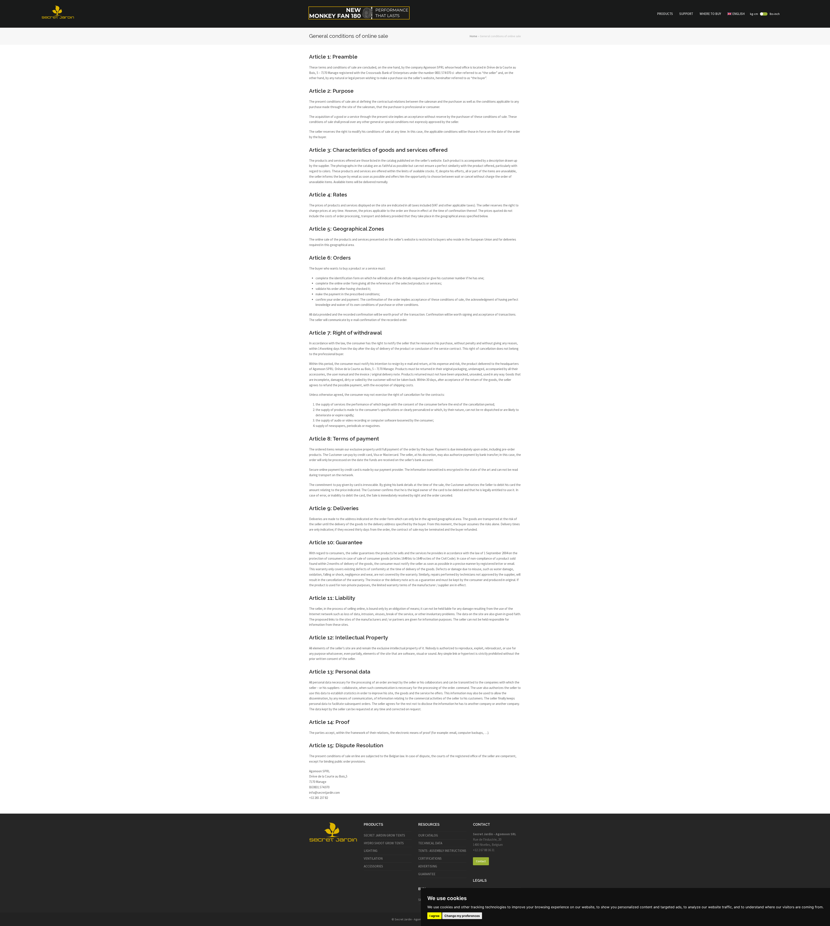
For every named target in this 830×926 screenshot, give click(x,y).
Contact (481, 861)
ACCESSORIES (373, 866)
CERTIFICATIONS (430, 858)
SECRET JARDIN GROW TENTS (384, 835)
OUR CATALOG (428, 835)
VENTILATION (373, 858)
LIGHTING (370, 851)
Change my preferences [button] (462, 916)
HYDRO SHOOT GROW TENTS (384, 843)
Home (473, 36)
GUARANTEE (426, 874)
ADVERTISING (427, 866)
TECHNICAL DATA (430, 843)
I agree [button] (434, 916)
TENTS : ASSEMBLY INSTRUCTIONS (442, 851)
